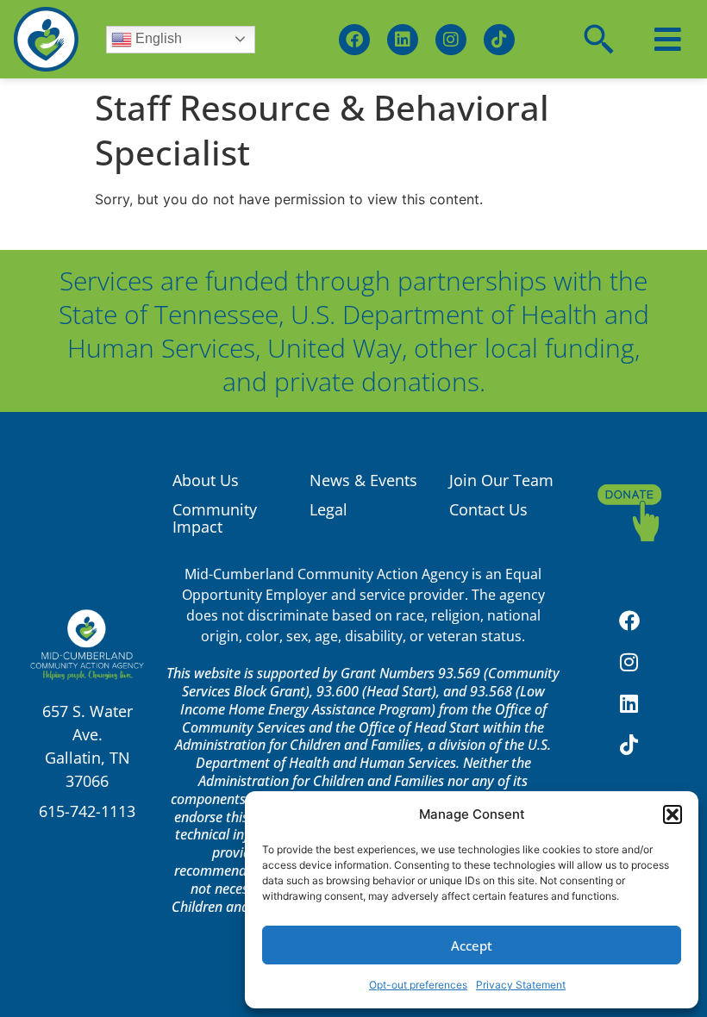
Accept (471, 945)
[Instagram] (450, 39)
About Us (205, 480)
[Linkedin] (402, 39)
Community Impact (214, 518)
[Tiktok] (499, 39)
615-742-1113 (87, 811)
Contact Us (488, 509)
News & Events (363, 480)
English (157, 38)
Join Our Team (501, 480)
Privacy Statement (521, 984)
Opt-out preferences (418, 984)
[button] (672, 814)
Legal (328, 509)
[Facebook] (354, 39)
